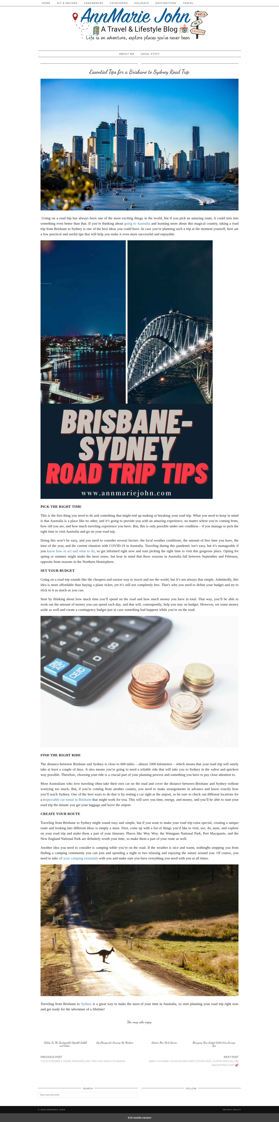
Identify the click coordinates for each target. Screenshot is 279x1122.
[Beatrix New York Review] (164, 1033)
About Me (126, 53)
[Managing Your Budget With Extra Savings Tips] (214, 1033)
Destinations (165, 3)
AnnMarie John (56, 1110)
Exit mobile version (139, 1117)
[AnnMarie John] (139, 24)
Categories (119, 3)
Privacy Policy (232, 1110)
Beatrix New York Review (164, 1042)
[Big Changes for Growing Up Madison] (115, 1033)
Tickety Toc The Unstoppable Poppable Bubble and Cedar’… (65, 1044)
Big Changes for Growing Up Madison (114, 1042)
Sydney (86, 1004)
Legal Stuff (150, 53)
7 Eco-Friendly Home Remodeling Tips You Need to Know (83, 1059)
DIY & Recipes (67, 3)
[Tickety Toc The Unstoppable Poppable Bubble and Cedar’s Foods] (65, 1033)
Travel (188, 3)
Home (46, 3)
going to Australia (137, 223)
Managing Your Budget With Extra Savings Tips (213, 1044)
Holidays (141, 3)
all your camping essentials (78, 858)
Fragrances (93, 3)
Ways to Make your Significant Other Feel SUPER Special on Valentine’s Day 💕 (193, 1061)
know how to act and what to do (70, 551)
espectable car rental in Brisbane (67, 800)
